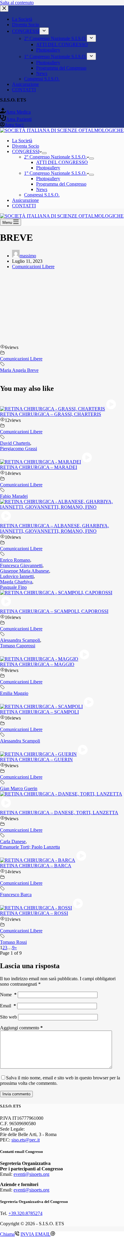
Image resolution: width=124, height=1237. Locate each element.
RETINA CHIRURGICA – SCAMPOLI (39, 711)
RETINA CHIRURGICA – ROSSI (34, 913)
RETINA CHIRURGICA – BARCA (35, 865)
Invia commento (16, 1094)
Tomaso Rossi (13, 942)
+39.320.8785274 (25, 1213)
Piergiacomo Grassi (18, 448)
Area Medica (18, 112)
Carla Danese (13, 841)
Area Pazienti (19, 119)
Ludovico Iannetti (17, 576)
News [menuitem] (41, 73)
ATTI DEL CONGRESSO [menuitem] (62, 44)
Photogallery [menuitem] (48, 49)
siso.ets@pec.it (25, 1139)
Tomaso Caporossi (17, 645)
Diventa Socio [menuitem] (25, 24)
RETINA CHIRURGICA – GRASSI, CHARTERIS (50, 414)
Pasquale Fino (13, 587)
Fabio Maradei (14, 496)
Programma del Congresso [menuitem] (61, 68)
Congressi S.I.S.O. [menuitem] (42, 78)
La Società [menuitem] (22, 19)
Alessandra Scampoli (20, 640)
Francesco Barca (16, 894)
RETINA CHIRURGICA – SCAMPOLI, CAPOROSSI (54, 611)
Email (8, 1005)
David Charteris (15, 443)
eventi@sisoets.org (31, 1174)
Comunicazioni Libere (33, 266)
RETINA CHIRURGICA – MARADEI (38, 467)
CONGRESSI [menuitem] (25, 31)
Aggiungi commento (21, 1027)
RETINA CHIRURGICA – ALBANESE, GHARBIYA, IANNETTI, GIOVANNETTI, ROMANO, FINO (54, 528)
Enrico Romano (15, 560)
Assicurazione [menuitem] (25, 84)
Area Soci (14, 124)
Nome (8, 994)
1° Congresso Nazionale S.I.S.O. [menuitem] (55, 56)
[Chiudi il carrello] (4, 8)
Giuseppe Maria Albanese (24, 570)
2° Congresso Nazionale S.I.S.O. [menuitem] (55, 38)
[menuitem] (44, 31)
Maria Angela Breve (19, 370)
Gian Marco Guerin (18, 788)
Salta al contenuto (17, 2)
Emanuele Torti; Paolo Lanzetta (30, 846)
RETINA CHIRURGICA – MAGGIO (37, 664)
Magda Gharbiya (16, 581)
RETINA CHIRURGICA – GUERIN (36, 759)
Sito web (8, 1016)
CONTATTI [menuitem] (24, 89)
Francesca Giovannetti (21, 565)
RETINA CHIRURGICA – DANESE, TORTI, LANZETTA (59, 812)
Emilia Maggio (14, 693)
